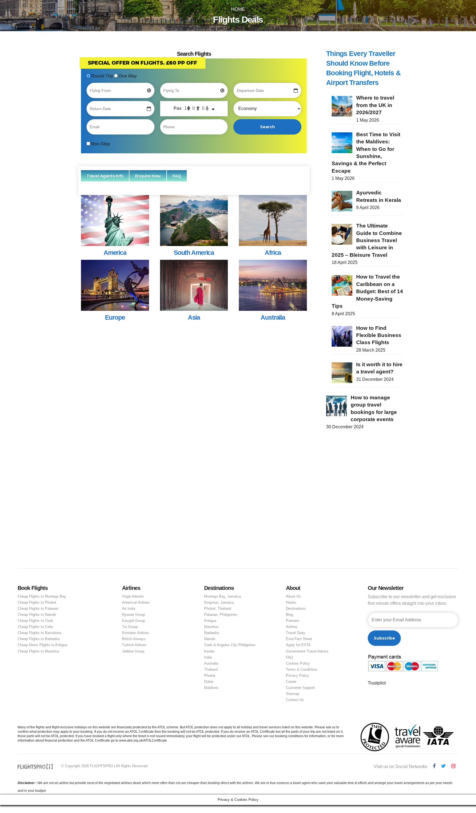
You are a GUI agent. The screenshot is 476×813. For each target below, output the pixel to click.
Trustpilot (377, 683)
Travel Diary (295, 633)
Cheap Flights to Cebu (35, 627)
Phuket (209, 675)
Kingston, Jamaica (219, 602)
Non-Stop (100, 143)
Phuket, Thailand (217, 608)
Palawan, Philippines (220, 615)
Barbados (211, 633)
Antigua (210, 621)
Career (291, 682)
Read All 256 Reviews (103, 527)
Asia (194, 317)
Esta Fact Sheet (299, 639)
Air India (128, 608)
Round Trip (102, 76)
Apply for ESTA (298, 645)
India (208, 657)
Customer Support (300, 688)
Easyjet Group (133, 621)
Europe (115, 317)
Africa (273, 252)
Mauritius (211, 627)
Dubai (208, 682)
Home (238, 9)
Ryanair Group (133, 615)
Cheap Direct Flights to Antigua (42, 645)
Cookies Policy (298, 663)
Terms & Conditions (301, 669)
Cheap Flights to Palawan (38, 608)
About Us (293, 596)
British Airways (134, 639)
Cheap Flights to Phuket (37, 602)
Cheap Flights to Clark (35, 621)
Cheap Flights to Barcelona (39, 633)
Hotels (291, 602)
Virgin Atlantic (133, 596)
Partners (292, 621)
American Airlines (136, 602)
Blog (289, 615)
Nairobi (209, 639)
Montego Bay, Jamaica (222, 596)
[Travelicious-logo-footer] (35, 766)
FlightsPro (122, 397)
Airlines (292, 627)
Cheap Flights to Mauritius (39, 651)
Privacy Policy (297, 675)
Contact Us (295, 700)
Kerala (209, 651)
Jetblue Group (133, 651)
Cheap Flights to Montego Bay (42, 596)
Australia (273, 317)
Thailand (211, 669)
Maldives (211, 688)
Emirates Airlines (135, 633)
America (115, 252)
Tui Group (130, 627)
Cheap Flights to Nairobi (37, 615)
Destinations (296, 608)
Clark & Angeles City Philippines (230, 645)
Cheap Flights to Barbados (39, 639)
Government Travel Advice (307, 651)
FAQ (289, 657)
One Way (127, 76)
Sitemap (292, 694)
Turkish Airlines (134, 645)
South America (194, 252)
